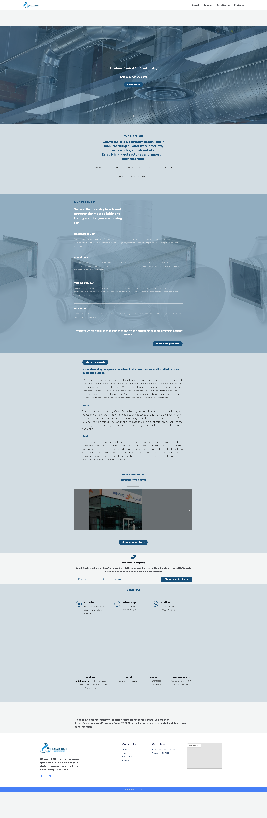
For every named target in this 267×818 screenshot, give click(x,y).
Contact (208, 5)
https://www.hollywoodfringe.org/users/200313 (102, 723)
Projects (239, 5)
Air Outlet (80, 308)
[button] (95, 362)
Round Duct (81, 257)
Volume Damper (84, 283)
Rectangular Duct (84, 234)
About (195, 5)
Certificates (223, 5)
